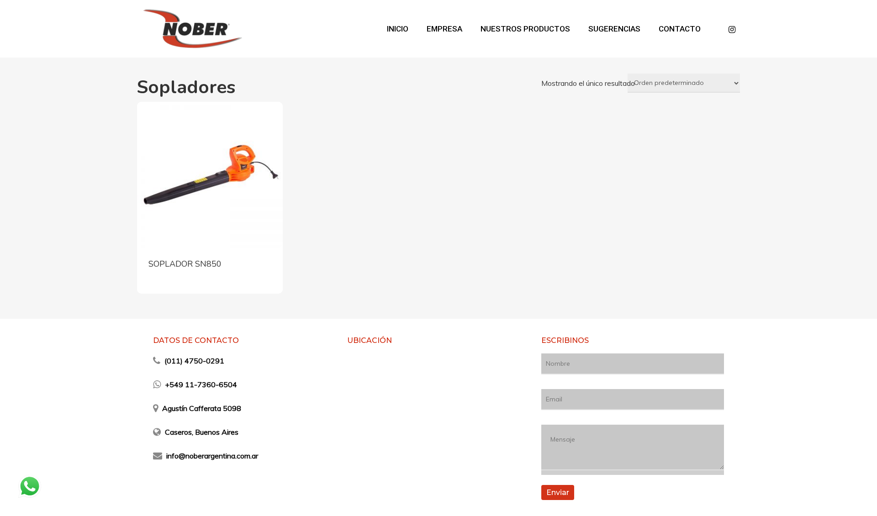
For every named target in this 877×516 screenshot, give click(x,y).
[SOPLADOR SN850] (210, 174)
